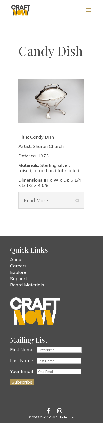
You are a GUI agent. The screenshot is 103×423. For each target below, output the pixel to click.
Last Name (21, 360)
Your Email (21, 371)
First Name (22, 349)
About (16, 259)
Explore (18, 272)
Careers (18, 266)
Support (18, 278)
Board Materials (27, 285)
